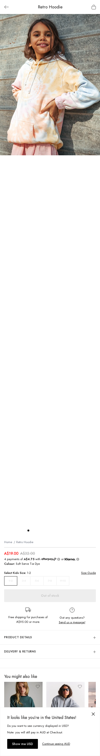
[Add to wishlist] (94, 20)
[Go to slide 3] (38, 530)
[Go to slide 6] (52, 530)
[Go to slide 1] (28, 530)
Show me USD (22, 744)
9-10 (63, 581)
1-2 (11, 581)
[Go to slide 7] (56, 530)
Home (8, 542)
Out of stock (50, 595)
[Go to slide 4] (42, 530)
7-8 (50, 581)
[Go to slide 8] (61, 530)
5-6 (37, 581)
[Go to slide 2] (33, 530)
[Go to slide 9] (66, 530)
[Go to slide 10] (70, 530)
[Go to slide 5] (47, 530)
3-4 (24, 581)
